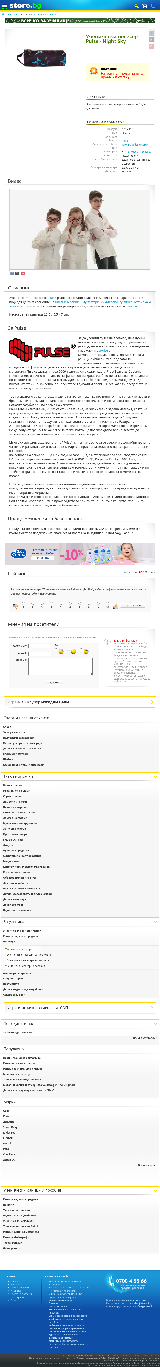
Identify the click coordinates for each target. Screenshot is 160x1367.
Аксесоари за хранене (17, 973)
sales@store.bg (141, 1303)
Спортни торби (13, 978)
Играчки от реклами (16, 791)
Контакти (16, 1284)
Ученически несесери (42, 14)
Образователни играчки (19, 877)
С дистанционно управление (22, 856)
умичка (126, 302)
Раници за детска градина (20, 936)
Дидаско (8, 1122)
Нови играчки (12, 785)
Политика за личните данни (145, 1355)
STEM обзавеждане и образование (68, 1315)
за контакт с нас (136, 1300)
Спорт (7, 727)
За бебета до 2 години (17, 1032)
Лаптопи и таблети (16, 883)
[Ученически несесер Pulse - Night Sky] (41, 58)
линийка (16, 306)
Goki (6, 1111)
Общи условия (120, 1355)
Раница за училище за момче (22, 1068)
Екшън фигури (13, 839)
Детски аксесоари (14, 899)
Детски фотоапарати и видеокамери (27, 894)
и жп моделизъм (66, 1325)
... (24, 14)
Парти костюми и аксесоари (21, 888)
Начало (15, 1281)
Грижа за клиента (20, 1287)
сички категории (144, 1038)
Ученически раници (16, 1210)
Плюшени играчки (15, 807)
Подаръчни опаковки (17, 910)
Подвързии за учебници (19, 1215)
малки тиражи (67, 1331)
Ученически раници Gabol (20, 1226)
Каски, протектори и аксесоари (23, 765)
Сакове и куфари (14, 995)
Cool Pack (9, 1154)
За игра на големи (15, 818)
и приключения (63, 1334)
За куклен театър (14, 829)
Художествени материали (63, 1297)
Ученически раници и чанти (22, 930)
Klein (6, 1116)
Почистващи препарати (62, 1290)
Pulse (125, 140)
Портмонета (11, 984)
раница (131, 306)
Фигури (8, 845)
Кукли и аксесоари (15, 834)
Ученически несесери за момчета (28, 960)
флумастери (90, 302)
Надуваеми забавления (18, 737)
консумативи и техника (65, 1293)
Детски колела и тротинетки (22, 748)
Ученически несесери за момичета (29, 954)
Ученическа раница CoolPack (22, 1079)
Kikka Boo (9, 1132)
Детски (58, 1306)
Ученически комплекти (18, 1221)
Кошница (16, 1290)
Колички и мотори (15, 754)
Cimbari (8, 1138)
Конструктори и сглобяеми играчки (27, 867)
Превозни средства (16, 850)
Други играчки (13, 905)
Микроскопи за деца (16, 1074)
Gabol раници (12, 1248)
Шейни (8, 759)
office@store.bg (144, 1306)
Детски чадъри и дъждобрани (23, 989)
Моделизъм (11, 861)
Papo (6, 1149)
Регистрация (18, 1297)
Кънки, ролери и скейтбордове (23, 743)
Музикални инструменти (20, 823)
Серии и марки (13, 796)
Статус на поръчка (21, 1293)
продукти (62, 1300)
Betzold (7, 1143)
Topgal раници (12, 1242)
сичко (66, 1328)
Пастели (8, 1204)
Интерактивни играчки (19, 812)
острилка (141, 302)
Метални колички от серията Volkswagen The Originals (39, 1085)
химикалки (109, 302)
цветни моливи (67, 302)
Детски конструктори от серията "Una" (28, 1090)
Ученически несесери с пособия (25, 966)
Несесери (9, 941)
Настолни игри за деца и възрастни (69, 1287)
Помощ (15, 1300)
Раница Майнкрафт (16, 1237)
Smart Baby (10, 1127)
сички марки (146, 1165)
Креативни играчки (16, 872)
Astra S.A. (9, 1160)
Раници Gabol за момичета (21, 1232)
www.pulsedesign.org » (135, 144)
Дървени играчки (15, 801)
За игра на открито (15, 732)
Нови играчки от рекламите (22, 1058)
